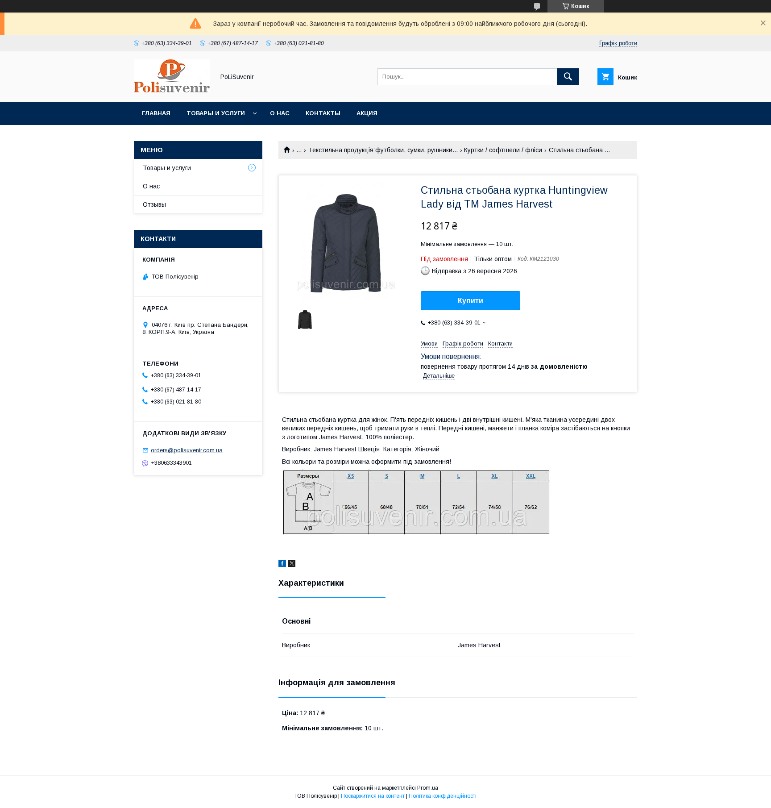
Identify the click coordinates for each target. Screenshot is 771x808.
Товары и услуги (216, 113)
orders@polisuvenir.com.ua (187, 450)
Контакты (323, 113)
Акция (366, 113)
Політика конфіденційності (443, 796)
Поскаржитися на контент (373, 796)
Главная (156, 113)
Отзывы (154, 204)
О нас (280, 113)
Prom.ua (427, 788)
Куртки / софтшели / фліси (503, 150)
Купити (470, 300)
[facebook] (282, 564)
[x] (291, 564)
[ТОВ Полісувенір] (172, 90)
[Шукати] (568, 76)
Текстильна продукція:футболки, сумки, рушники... (383, 150)
